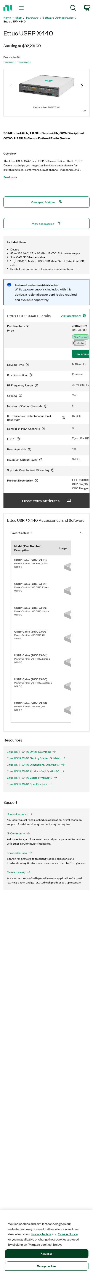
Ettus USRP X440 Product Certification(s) (33, 771)
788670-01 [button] (9, 62)
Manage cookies (46, 1266)
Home (7, 17)
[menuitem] (73, 8)
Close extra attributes (41, 500)
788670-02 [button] (25, 62)
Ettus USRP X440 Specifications (27, 784)
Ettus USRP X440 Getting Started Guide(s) (33, 758)
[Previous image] (11, 86)
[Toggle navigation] (22, 8)
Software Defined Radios (58, 17)
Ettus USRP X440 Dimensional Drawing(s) (33, 765)
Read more (10, 177)
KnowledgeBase (17, 853)
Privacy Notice (41, 1234)
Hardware (32, 17)
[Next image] (82, 86)
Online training (16, 872)
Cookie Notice (68, 1234)
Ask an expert (71, 315)
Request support (17, 814)
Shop (18, 17)
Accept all (46, 1254)
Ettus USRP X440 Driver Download (29, 752)
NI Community (16, 833)
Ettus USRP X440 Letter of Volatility (29, 778)
